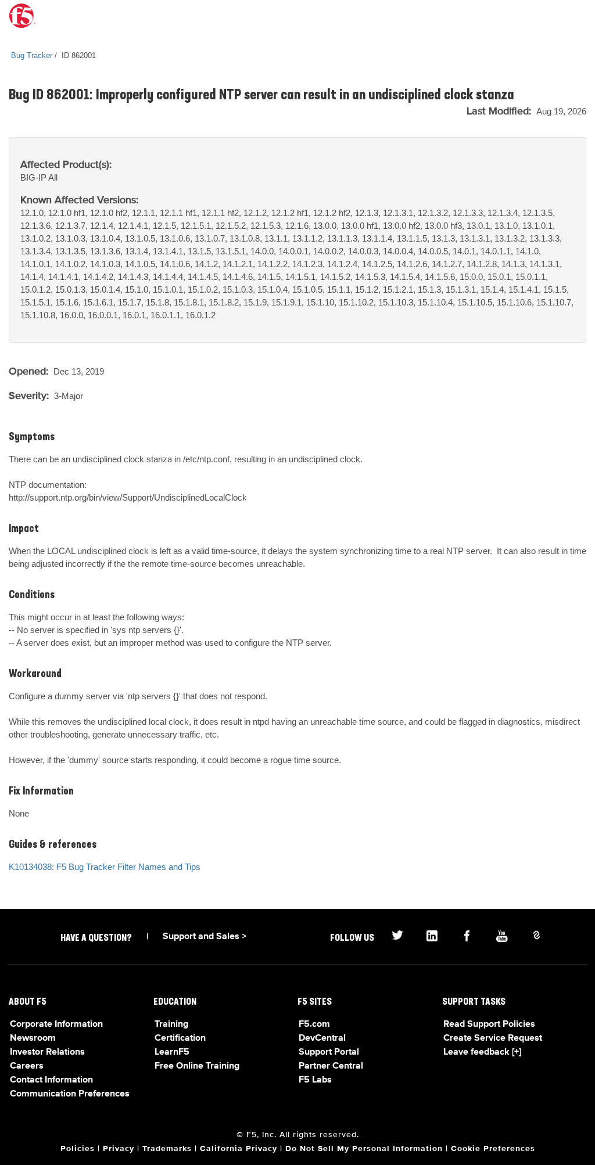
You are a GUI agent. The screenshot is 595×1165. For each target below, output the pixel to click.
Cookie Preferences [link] (493, 1149)
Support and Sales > (204, 936)
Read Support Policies (489, 1024)
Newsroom (33, 1038)
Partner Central (331, 1066)
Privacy (118, 1149)
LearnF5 (172, 1052)
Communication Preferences (70, 1094)
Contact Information (51, 1080)
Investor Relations (47, 1052)
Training (171, 1024)
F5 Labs (315, 1080)
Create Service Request (492, 1038)
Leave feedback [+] (482, 1052)
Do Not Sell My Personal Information (364, 1149)
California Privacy (238, 1149)
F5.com (314, 1024)
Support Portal (329, 1052)
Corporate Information (56, 1024)
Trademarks (167, 1149)
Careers (27, 1066)
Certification (180, 1038)
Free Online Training (197, 1066)
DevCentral (322, 1038)
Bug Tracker (31, 55)
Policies (77, 1149)
